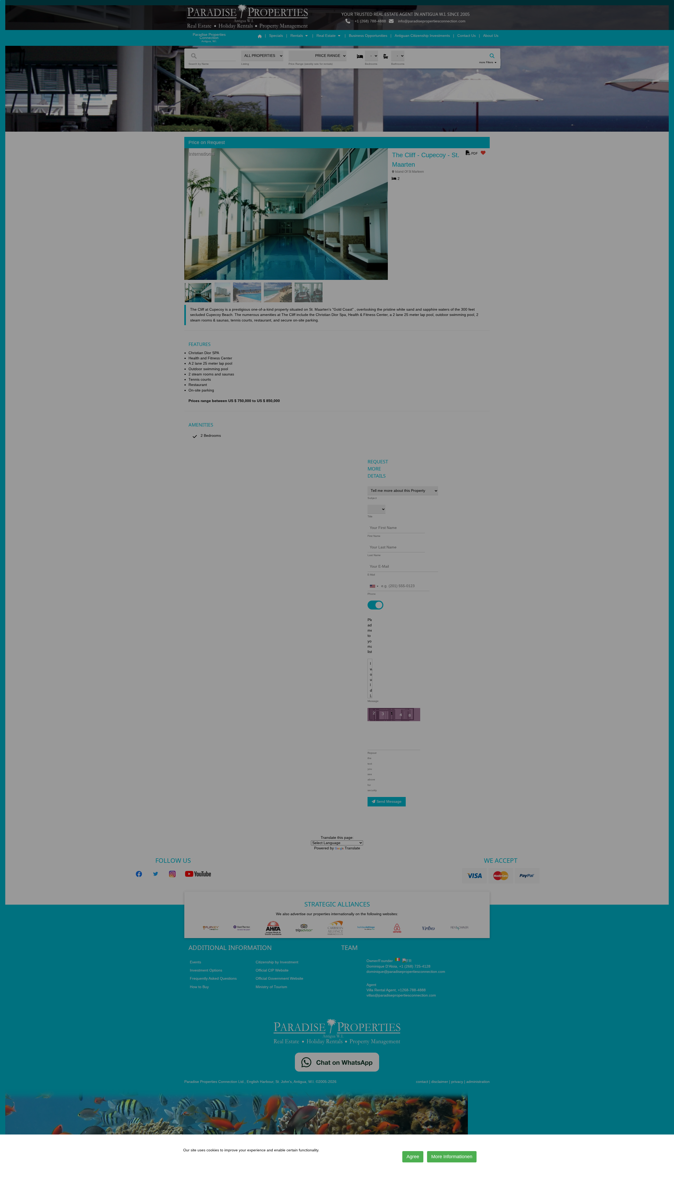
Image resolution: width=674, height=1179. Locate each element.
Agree (413, 1156)
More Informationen (451, 1156)
